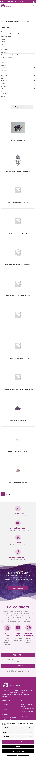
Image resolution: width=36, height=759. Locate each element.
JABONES (3, 65)
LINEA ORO (4, 70)
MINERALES (4, 76)
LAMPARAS (4, 68)
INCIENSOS (4, 62)
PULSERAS (4, 83)
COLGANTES (4, 49)
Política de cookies (12, 755)
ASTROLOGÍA (5, 42)
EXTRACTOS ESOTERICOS (8, 57)
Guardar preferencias (18, 751)
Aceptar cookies (18, 742)
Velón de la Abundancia (8, 94)
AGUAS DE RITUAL (6, 36)
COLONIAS (4, 52)
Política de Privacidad (23, 755)
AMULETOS (4, 39)
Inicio (2, 21)
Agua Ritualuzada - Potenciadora (11, 34)
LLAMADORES (5, 73)
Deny (18, 747)
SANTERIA (3, 86)
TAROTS (3, 89)
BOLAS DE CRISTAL (6, 47)
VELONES (3, 96)
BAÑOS (3, 44)
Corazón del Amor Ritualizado (9, 55)
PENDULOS (4, 81)
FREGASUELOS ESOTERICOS (8, 60)
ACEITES (3, 31)
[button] (33, 1)
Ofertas (3, 78)
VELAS (3, 91)
